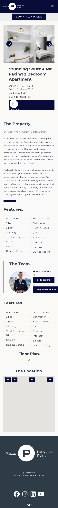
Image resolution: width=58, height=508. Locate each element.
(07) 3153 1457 (29, 472)
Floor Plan (14, 109)
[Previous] (9, 44)
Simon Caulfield (42, 271)
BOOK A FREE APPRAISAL (29, 17)
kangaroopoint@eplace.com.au (29, 475)
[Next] (49, 44)
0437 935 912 (43, 280)
